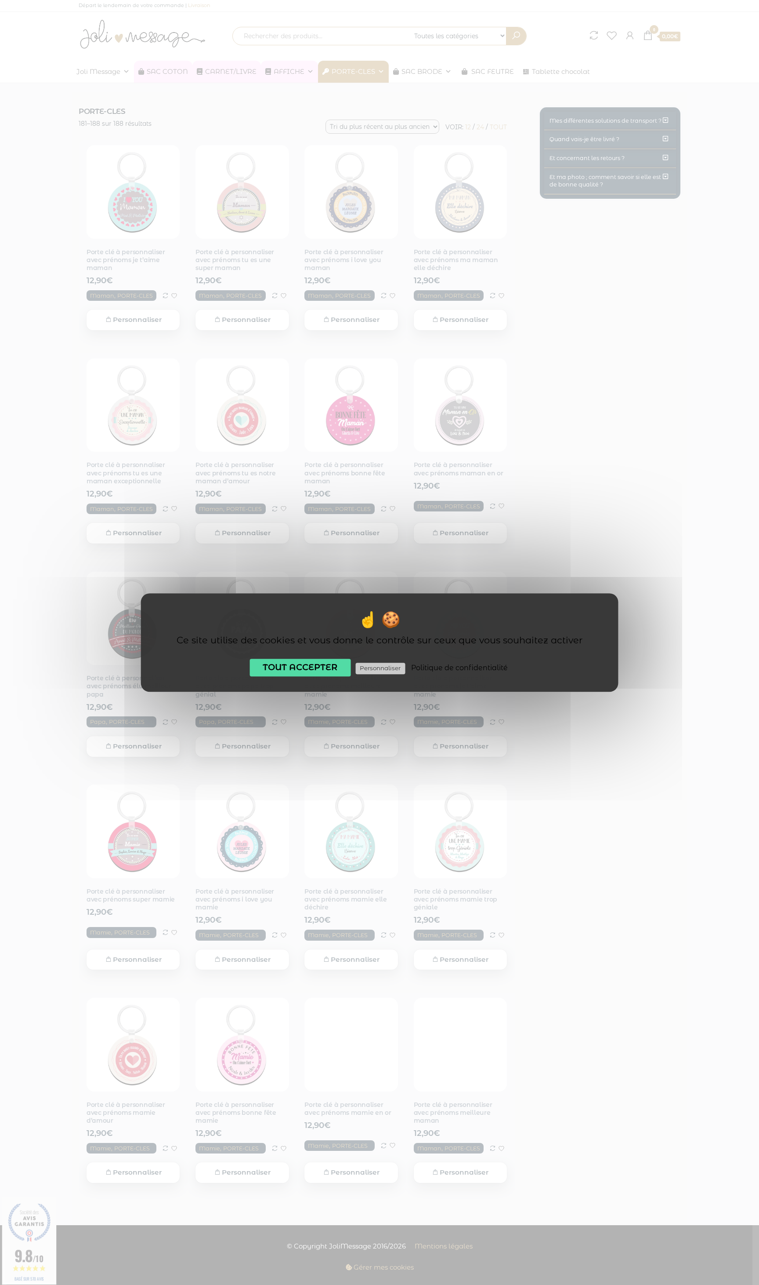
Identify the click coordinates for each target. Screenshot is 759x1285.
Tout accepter (300, 667)
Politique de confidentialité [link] (459, 668)
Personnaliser (380, 668)
